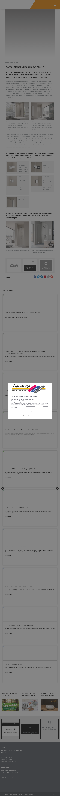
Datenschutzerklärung (30, 406)
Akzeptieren (42, 411)
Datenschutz (26, 415)
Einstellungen (30, 411)
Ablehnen (17, 411)
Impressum (33, 415)
